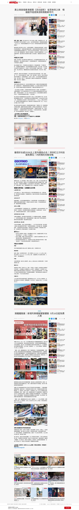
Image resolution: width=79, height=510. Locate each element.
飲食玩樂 (58, 40)
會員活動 (44, 2)
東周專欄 (54, 2)
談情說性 (58, 50)
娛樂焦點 (58, 19)
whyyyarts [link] (21, 118)
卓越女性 (15, 497)
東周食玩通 (40, 2)
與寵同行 (58, 203)
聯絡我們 (11, 504)
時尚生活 (39, 7)
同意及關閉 (68, 507)
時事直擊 (58, 24)
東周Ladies (30, 2)
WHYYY (28, 118)
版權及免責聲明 (24, 504)
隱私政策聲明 (16, 504)
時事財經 (24, 2)
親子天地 (58, 177)
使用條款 (19, 504)
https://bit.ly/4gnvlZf (19, 447)
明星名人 (20, 2)
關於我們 (8, 504)
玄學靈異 (49, 2)
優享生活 (34, 2)
